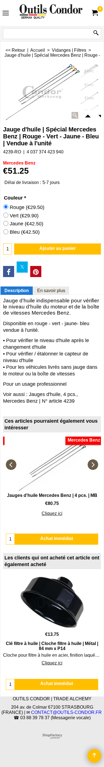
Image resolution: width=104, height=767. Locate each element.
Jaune (26, 223)
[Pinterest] (35, 271)
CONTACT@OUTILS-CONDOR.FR (66, 712)
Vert (24, 215)
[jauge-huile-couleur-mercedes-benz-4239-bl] (89, 85)
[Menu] (5, 13)
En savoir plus (51, 290)
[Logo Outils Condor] (51, 13)
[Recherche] (95, 33)
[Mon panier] (94, 12)
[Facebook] (8, 271)
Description (16, 290)
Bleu (25, 232)
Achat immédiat (56, 683)
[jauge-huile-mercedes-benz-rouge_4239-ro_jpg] (89, 97)
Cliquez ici (52, 513)
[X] (22, 267)
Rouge (27, 207)
